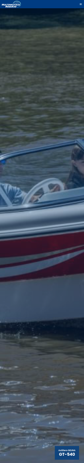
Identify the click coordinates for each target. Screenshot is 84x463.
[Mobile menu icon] (80, 4)
